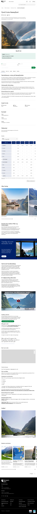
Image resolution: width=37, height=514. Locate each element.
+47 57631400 (6, 487)
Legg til (33, 67)
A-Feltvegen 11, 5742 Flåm (5, 122)
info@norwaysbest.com (7, 488)
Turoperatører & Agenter (31, 501)
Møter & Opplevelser (31, 503)
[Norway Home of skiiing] (30, 511)
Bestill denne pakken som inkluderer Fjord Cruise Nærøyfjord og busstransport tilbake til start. (17, 390)
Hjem (2, 7)
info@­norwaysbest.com (4, 115)
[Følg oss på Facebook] (2, 495)
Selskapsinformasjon (22, 501)
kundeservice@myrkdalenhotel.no (9, 493)
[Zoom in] (34, 350)
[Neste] (33, 453)
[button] (18, 301)
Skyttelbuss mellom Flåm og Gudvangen (18, 461)
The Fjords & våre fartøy (22, 504)
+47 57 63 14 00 (4, 118)
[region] (18, 300)
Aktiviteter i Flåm (13, 7)
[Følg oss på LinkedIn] (7, 495)
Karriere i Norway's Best (22, 506)
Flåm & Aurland (11, 1)
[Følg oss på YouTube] (3, 495)
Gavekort (2, 505)
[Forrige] (3, 453)
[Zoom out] (34, 352)
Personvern (3, 510)
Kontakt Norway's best (4, 501)
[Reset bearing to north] (34, 353)
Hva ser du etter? (23, 4)
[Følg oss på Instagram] (5, 495)
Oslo (10, 504)
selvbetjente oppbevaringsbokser (7, 403)
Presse (29, 504)
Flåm (11, 503)
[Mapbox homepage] (4, 362)
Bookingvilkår (8, 510)
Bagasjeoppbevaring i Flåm (4, 504)
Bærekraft (20, 503)
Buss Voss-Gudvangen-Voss (6, 460)
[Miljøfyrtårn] (34, 511)
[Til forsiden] (4, 1)
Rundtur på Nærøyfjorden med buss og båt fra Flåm (29, 461)
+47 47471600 (6, 492)
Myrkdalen (11, 501)
